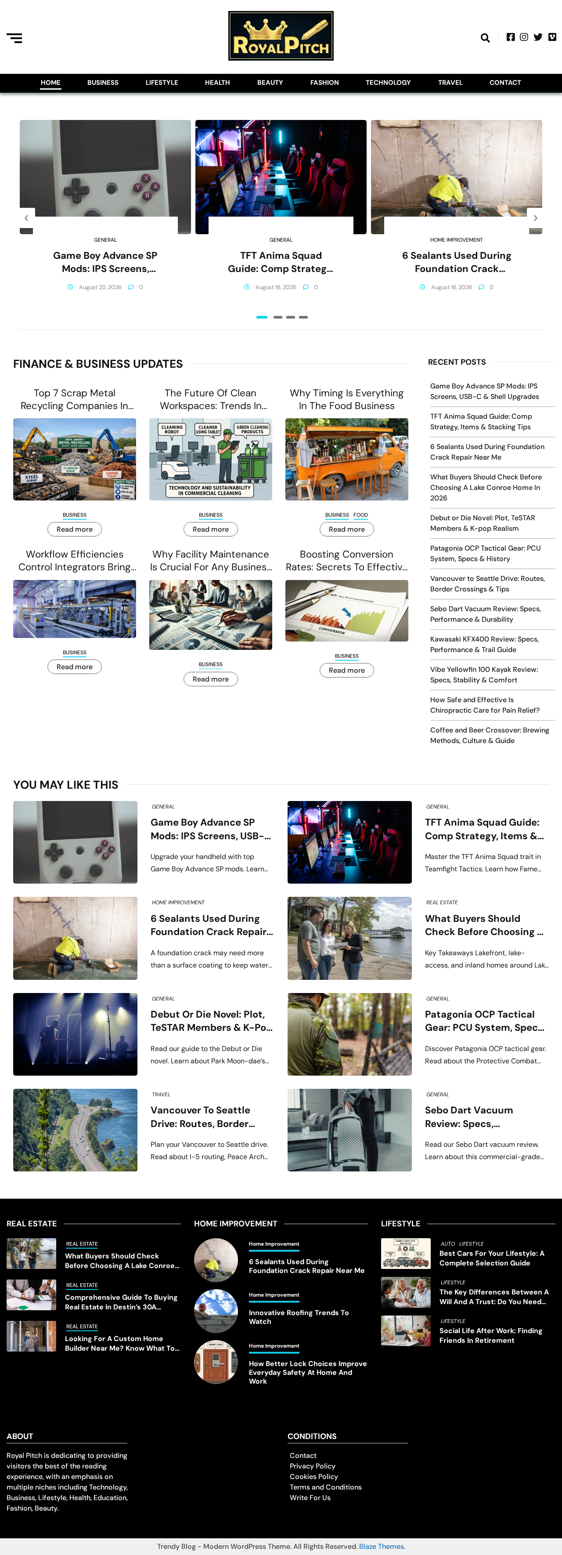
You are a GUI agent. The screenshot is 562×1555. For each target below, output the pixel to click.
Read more (75, 529)
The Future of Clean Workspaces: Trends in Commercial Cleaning (211, 399)
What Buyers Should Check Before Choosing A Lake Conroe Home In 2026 (486, 487)
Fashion (324, 82)
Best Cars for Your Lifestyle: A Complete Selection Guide (492, 1258)
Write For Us (310, 1497)
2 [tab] (278, 317)
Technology (388, 82)
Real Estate (442, 902)
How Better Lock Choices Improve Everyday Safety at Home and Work (308, 1372)
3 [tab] (290, 317)
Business (103, 82)
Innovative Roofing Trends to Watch (299, 1317)
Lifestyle (162, 82)
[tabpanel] (105, 218)
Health (217, 82)
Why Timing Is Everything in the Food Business (347, 399)
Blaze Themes (381, 1546)
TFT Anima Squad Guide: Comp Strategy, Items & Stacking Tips (281, 262)
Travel (450, 82)
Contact (505, 82)
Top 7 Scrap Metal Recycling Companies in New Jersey (74, 399)
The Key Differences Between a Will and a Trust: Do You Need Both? (494, 1297)
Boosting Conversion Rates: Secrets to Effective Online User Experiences (347, 560)
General (105, 239)
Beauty (270, 82)
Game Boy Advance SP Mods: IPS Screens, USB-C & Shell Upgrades (105, 262)
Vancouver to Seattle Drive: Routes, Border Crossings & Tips (200, 1117)
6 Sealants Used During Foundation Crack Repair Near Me (457, 262)
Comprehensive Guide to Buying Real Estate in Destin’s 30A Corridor (121, 1302)
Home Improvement (456, 239)
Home (51, 82)
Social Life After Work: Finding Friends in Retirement (491, 1335)
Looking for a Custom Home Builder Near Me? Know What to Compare (120, 1343)
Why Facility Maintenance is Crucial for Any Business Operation (210, 560)
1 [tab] (261, 317)
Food (360, 514)
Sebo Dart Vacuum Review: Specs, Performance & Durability (485, 1117)
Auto (448, 1243)
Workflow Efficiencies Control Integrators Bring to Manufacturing (74, 560)
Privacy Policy (312, 1466)
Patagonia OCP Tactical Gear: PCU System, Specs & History (484, 1021)
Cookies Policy (314, 1476)
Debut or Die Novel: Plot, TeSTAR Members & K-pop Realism (211, 1021)
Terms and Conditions (326, 1487)
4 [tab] (303, 317)
